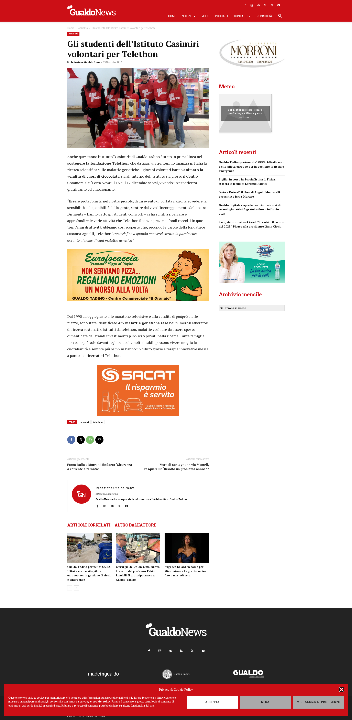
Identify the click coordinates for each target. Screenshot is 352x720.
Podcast (221, 16)
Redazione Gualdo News (85, 62)
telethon (98, 422)
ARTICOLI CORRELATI (88, 525)
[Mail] (258, 5)
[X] (272, 5)
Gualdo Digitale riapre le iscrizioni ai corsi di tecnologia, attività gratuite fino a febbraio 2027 (249, 209)
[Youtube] (279, 5)
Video (205, 16)
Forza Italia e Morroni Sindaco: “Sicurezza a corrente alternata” (99, 467)
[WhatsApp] (90, 440)
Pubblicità (264, 16)
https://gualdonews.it (107, 493)
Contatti (241, 16)
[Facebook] (245, 5)
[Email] (99, 440)
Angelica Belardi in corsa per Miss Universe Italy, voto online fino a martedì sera (185, 571)
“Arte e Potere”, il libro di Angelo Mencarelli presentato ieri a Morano (249, 194)
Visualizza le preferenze (318, 702)
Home (172, 16)
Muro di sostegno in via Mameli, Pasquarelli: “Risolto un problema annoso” (176, 467)
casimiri (84, 422)
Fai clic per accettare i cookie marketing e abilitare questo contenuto (245, 113)
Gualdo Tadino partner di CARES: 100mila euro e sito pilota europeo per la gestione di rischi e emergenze (251, 166)
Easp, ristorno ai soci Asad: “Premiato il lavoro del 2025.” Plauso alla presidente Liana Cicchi (251, 224)
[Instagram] (252, 5)
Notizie (187, 16)
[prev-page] (69, 587)
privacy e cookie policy (95, 701)
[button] (342, 689)
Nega (265, 702)
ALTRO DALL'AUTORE (135, 525)
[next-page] (76, 587)
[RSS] (265, 5)
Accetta (212, 702)
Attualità (83, 28)
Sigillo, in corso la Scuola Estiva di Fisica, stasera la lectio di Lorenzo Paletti (247, 181)
